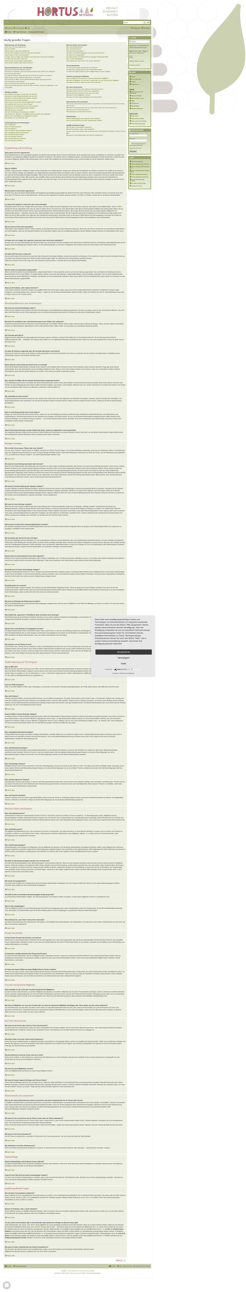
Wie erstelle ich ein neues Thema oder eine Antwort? (21, 94)
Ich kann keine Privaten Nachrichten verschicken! (81, 67)
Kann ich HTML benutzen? (13, 126)
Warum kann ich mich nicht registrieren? (17, 51)
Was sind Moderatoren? (73, 49)
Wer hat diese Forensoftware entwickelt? (79, 127)
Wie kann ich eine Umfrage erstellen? (16, 100)
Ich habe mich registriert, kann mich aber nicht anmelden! (22, 53)
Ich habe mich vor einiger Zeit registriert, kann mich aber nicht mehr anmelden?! (29, 57)
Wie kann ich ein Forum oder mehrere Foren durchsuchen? (84, 89)
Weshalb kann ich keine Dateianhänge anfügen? (20, 108)
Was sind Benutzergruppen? (75, 51)
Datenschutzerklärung (127, 673)
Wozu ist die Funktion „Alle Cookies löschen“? (19, 63)
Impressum (115, 673)
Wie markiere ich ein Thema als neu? (16, 118)
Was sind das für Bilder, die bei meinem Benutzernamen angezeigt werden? (28, 79)
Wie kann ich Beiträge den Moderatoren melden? (20, 112)
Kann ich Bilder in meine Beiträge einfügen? (18, 130)
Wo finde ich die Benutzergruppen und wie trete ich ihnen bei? (85, 53)
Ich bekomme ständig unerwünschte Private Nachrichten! (84, 69)
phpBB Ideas (104, 1211)
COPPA (119, 207)
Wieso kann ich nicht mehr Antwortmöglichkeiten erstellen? (23, 102)
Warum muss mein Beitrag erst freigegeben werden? (21, 116)
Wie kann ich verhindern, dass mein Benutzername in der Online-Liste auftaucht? (30, 71)
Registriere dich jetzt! (135, 148)
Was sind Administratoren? (74, 47)
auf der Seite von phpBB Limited (91, 1197)
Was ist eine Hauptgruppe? (74, 59)
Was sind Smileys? (11, 128)
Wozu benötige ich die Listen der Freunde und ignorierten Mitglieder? (87, 78)
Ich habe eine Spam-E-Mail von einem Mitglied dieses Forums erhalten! (88, 71)
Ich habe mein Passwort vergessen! (16, 59)
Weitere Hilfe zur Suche (136, 61)
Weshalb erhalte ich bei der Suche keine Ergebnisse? (82, 91)
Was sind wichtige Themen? (13, 136)
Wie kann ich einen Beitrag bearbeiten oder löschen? (21, 96)
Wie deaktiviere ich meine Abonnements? (79, 111)
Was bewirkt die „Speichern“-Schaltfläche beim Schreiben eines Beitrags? (27, 114)
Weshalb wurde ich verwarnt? (14, 110)
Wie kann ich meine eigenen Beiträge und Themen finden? (84, 97)
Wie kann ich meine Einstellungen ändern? (18, 69)
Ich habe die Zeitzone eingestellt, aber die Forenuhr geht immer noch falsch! (28, 75)
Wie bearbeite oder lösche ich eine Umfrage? (19, 104)
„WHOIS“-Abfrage (40, 1227)
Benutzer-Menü (137, 130)
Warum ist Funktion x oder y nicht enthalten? (80, 129)
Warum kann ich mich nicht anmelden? (17, 55)
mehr (123, 663)
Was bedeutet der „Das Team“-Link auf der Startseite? (83, 61)
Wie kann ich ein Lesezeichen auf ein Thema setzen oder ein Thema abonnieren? (91, 107)
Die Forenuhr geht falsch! (13, 73)
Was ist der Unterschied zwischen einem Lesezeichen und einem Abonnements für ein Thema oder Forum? (95, 104)
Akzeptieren (123, 652)
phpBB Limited (44, 371)
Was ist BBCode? (10, 124)
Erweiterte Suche (134, 65)
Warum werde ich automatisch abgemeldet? (18, 61)
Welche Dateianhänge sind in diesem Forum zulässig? (83, 118)
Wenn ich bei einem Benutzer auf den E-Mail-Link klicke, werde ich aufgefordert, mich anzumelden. (31, 86)
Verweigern (123, 657)
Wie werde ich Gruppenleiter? (75, 55)
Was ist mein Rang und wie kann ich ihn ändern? (20, 83)
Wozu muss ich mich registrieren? (15, 47)
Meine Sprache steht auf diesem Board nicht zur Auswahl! (23, 77)
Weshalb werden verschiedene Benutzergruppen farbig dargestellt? (87, 57)
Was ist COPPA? (10, 49)
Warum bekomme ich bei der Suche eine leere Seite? (82, 93)
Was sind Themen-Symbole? (14, 140)
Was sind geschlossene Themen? (15, 138)
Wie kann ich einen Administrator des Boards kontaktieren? (84, 135)
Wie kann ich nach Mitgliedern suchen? (78, 95)
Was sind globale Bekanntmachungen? (17, 132)
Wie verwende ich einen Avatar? (15, 81)
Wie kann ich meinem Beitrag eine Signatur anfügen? (21, 98)
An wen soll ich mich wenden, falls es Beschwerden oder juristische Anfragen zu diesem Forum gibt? (95, 132)
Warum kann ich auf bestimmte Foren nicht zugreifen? (21, 106)
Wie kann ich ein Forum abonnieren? (77, 110)
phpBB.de (58, 371)
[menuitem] (9, 28)
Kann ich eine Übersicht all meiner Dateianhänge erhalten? (84, 120)
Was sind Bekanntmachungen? (14, 134)
